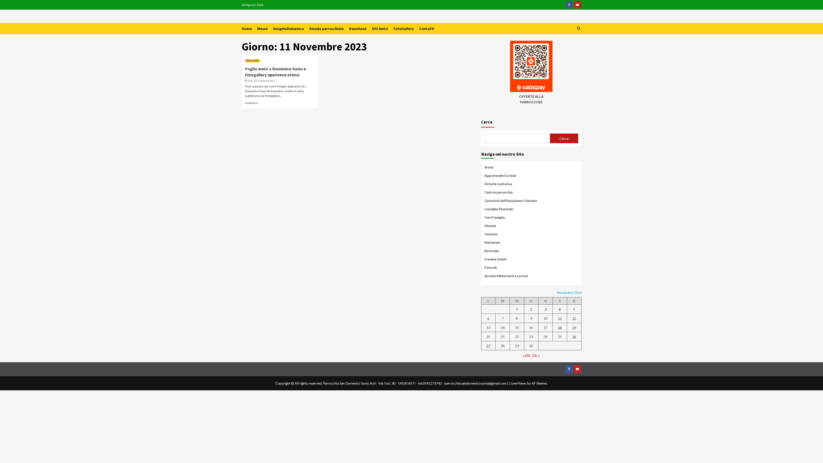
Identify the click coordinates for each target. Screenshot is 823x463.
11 (560, 318)
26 (574, 336)
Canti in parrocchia (498, 192)
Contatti (426, 28)
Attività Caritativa (498, 184)
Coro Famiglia (494, 217)
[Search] (578, 28)
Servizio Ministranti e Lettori (506, 276)
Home (247, 28)
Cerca (486, 122)
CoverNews (517, 383)
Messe (262, 28)
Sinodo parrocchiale (326, 28)
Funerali (490, 267)
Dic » (536, 355)
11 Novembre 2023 (266, 80)
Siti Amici (380, 28)
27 (488, 346)
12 (574, 318)
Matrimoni (492, 242)
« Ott (526, 355)
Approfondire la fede (500, 175)
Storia (488, 167)
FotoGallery (403, 28)
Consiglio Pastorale (498, 209)
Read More (251, 103)
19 (574, 327)
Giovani (490, 226)
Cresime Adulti (495, 259)
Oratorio (490, 234)
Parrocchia (252, 60)
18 (560, 327)
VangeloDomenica (288, 28)
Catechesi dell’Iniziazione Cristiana (510, 201)
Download (357, 28)
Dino (250, 80)
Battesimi (491, 251)
